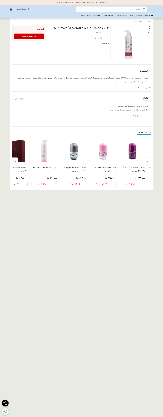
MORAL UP (99, 32)
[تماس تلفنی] (5, 403)
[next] (15, 162)
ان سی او (148, 21)
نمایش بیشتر (146, 87)
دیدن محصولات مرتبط (29, 36)
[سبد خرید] (11, 9)
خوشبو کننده (138, 21)
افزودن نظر (19, 98)
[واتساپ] (5, 411)
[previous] (148, 162)
